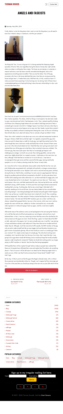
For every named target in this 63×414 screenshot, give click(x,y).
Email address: (33, 376)
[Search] (56, 297)
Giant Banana (46, 395)
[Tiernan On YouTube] (42, 387)
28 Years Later (32, 334)
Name (7, 376)
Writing (32, 346)
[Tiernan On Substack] (27, 387)
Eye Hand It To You (17, 282)
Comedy (32, 312)
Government (32, 340)
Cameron (32, 350)
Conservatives (32, 321)
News (32, 305)
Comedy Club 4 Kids (32, 343)
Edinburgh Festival (32, 318)
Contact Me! (53, 4)
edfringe (32, 327)
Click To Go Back (30, 270)
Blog (32, 309)
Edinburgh (32, 337)
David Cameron (32, 324)
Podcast (32, 331)
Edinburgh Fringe (32, 315)
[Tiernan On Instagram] (35, 387)
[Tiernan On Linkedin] (20, 387)
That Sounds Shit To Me (44, 282)
